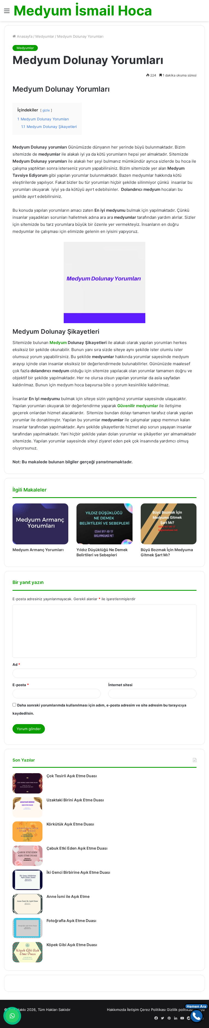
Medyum (58, 342)
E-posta (21, 685)
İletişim (133, 1009)
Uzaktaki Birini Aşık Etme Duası (75, 800)
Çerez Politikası (153, 1009)
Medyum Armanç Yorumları (38, 549)
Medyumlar (44, 36)
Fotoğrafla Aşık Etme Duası (71, 920)
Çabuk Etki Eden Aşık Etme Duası (77, 848)
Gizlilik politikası (180, 1009)
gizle (46, 110)
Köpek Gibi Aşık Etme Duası (72, 944)
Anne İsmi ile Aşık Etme (68, 896)
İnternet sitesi (120, 685)
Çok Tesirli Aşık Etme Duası (72, 775)
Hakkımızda (116, 1009)
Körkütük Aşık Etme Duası (70, 824)
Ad (16, 664)
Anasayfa (24, 36)
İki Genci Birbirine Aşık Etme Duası (78, 872)
